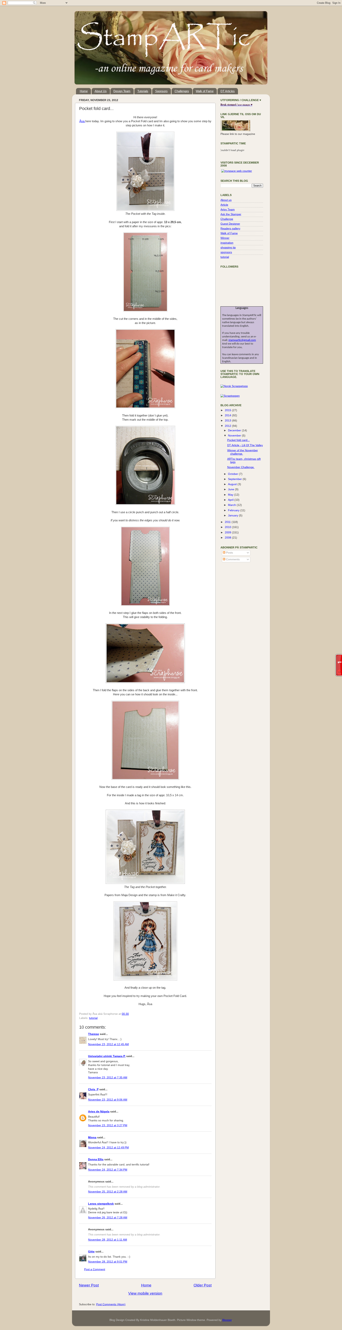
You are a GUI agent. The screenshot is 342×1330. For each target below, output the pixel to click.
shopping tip (228, 247)
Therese (93, 1034)
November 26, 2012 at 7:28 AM (107, 1217)
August (233, 484)
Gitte (91, 1251)
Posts (229, 552)
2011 (228, 522)
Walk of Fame (205, 91)
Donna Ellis (96, 1159)
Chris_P (93, 1089)
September (235, 479)
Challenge (226, 219)
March (232, 505)
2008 (228, 537)
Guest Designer (230, 223)
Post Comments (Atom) (110, 1304)
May (231, 494)
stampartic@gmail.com (242, 340)
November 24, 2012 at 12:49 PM (108, 1147)
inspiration (226, 242)
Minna (92, 1137)
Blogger (227, 1320)
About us (226, 200)
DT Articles (227, 91)
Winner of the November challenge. (242, 452)
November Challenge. (241, 467)
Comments (232, 559)
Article (224, 204)
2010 (228, 527)
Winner (224, 238)
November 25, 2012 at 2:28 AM (107, 1191)
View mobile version (145, 1293)
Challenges (182, 91)
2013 (228, 420)
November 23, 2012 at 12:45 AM (108, 1044)
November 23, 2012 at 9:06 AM (107, 1099)
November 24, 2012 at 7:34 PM (107, 1169)
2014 (228, 415)
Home (84, 91)
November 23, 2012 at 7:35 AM (107, 1077)
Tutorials (142, 91)
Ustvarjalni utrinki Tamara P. (106, 1056)
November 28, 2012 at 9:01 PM (107, 1261)
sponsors (226, 252)
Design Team (121, 91)
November (235, 435)
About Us (101, 91)
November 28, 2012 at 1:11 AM (107, 1239)
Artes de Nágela (98, 1111)
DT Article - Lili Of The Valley (245, 445)
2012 (228, 425)
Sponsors (161, 91)
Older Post (203, 1285)
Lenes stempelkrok (101, 1203)
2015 (228, 410)
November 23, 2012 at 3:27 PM (107, 1125)
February (234, 510)
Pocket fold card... (238, 440)
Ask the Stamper (230, 214)
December (235, 430)
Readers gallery (230, 228)
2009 (228, 532)
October (233, 473)
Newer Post (89, 1285)
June (231, 489)
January (233, 515)
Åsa (82, 121)
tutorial (93, 1018)
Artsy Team (227, 209)
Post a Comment (94, 1269)
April (231, 499)
